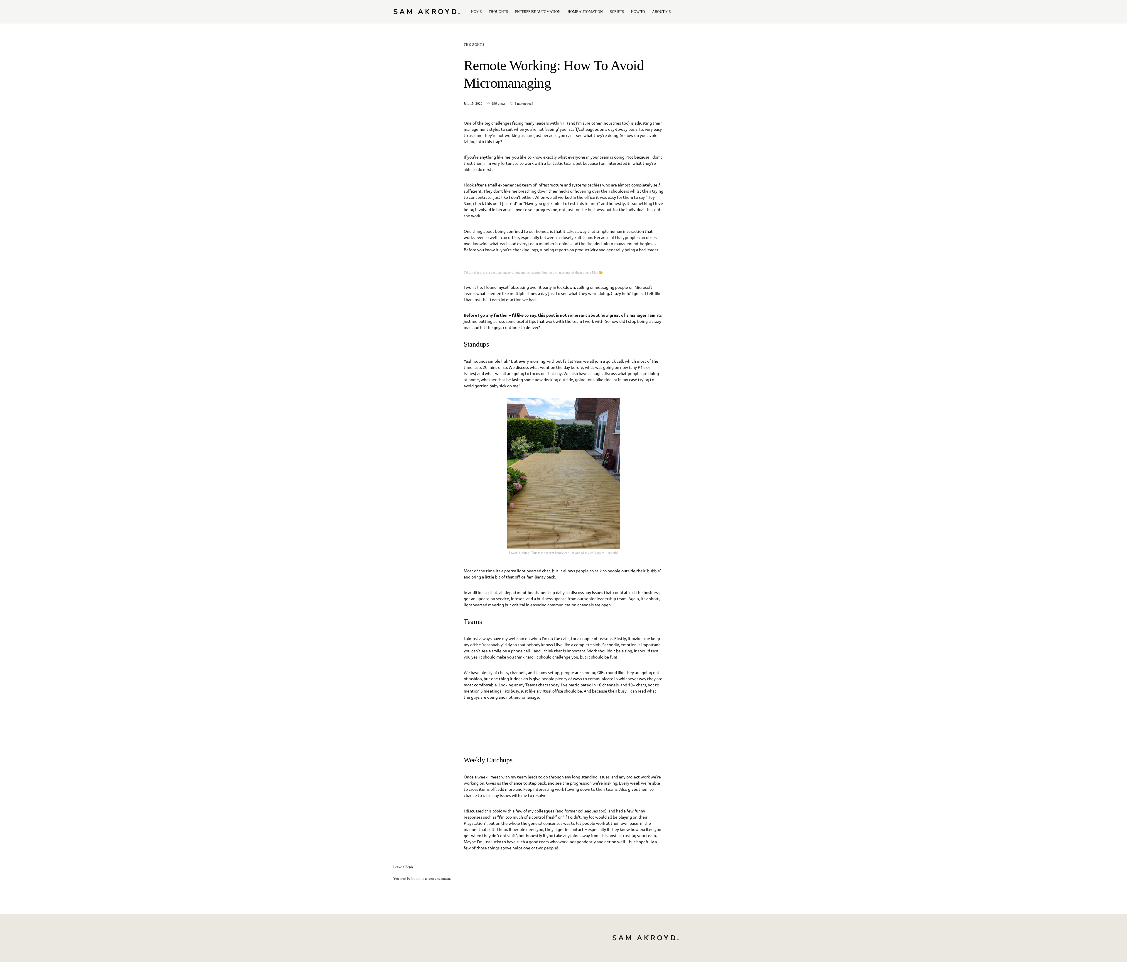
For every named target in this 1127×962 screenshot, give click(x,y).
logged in (417, 878)
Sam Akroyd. (427, 11)
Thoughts (474, 44)
